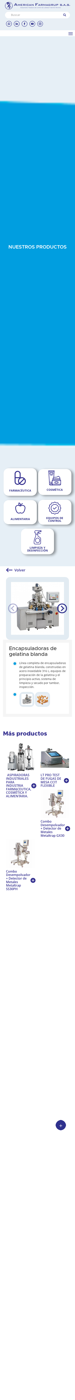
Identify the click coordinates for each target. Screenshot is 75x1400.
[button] (62, 608)
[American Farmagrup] (37, 6)
